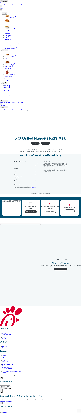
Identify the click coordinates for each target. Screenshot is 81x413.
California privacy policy (7, 367)
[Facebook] (2, 358)
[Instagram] (0, 358)
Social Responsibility (6, 334)
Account (18, 4)
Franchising (4, 346)
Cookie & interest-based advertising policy (11, 370)
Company (4, 333)
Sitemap (4, 372)
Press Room (5, 338)
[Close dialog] (1, 378)
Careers (4, 345)
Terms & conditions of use (7, 364)
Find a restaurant (69, 210)
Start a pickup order (50, 211)
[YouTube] (3, 358)
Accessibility (4, 355)
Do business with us (6, 347)
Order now (2, 105)
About (3, 331)
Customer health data (6, 363)
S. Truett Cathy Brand (7, 336)
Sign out (22, 4)
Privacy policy (5, 365)
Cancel (1, 412)
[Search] (1, 6)
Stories (3, 337)
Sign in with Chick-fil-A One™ (6, 401)
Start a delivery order (30, 211)
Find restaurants (4, 1)
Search (10, 388)
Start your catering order (61, 269)
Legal (3, 360)
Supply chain (5, 361)
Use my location (4, 388)
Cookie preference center (7, 368)
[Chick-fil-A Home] (2, 8)
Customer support (6, 354)
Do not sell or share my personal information (11, 371)
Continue (5, 412)
